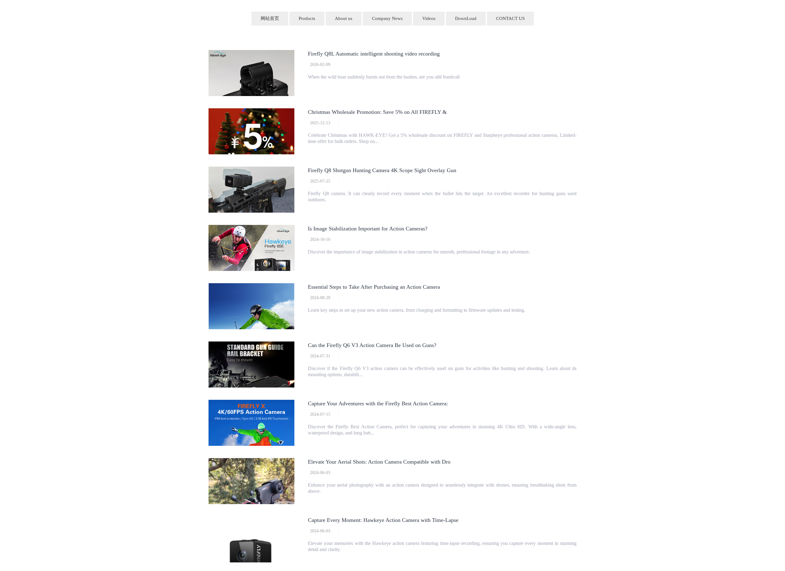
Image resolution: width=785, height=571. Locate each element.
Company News (387, 18)
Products (307, 18)
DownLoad (466, 18)
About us (343, 18)
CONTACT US (510, 18)
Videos (428, 18)
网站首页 (270, 18)
